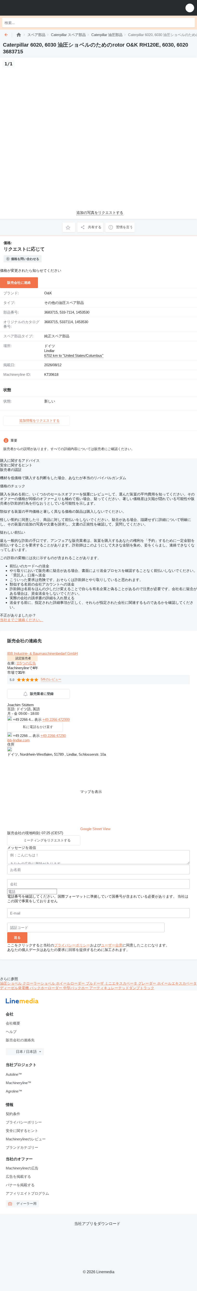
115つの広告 (26, 663)
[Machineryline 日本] (33, 8)
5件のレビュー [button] (51, 679)
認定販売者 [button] (23, 658)
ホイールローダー (71, 983)
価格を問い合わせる (25, 259)
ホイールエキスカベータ (177, 983)
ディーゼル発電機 (15, 988)
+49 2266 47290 (53, 736)
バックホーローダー (46, 988)
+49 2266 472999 (56, 719)
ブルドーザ (95, 983)
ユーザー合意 (112, 945)
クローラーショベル (39, 983)
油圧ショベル (11, 983)
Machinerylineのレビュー (26, 1139)
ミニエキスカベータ (121, 983)
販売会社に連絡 (19, 282)
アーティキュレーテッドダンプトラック (121, 988)
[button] (190, 8)
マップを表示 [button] (91, 792)
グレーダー (147, 983)
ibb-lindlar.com (18, 740)
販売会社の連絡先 (20, 1040)
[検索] (190, 22)
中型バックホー (76, 988)
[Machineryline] (19, 35)
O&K (48, 293)
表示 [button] (38, 719)
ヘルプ (11, 1032)
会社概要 (13, 1023)
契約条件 (13, 1114)
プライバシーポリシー (72, 945)
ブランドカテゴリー (22, 1147)
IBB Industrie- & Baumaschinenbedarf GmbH (42, 653)
